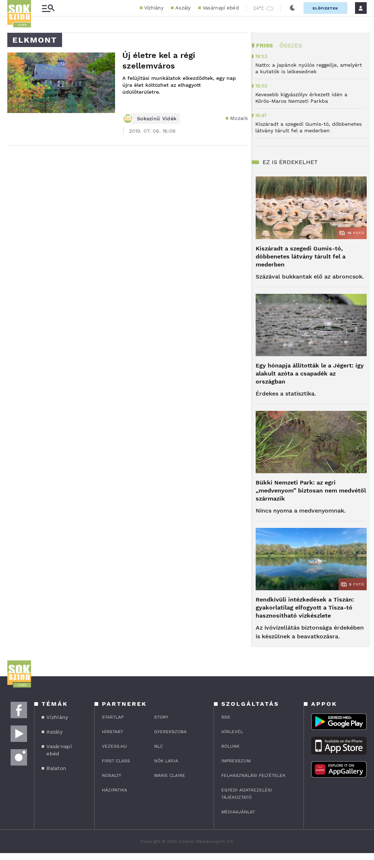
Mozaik (239, 118)
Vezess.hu (114, 746)
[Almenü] (48, 8)
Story (161, 717)
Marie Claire (169, 775)
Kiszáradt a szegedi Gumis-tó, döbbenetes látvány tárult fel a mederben (301, 256)
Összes (290, 45)
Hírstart (112, 731)
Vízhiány (154, 8)
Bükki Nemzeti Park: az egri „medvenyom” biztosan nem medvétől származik (311, 490)
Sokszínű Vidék (156, 118)
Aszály (183, 8)
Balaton (56, 768)
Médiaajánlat (238, 811)
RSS (225, 717)
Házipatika (114, 790)
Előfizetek (325, 8)
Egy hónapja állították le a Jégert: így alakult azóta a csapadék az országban (310, 373)
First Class (116, 760)
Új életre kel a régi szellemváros (158, 60)
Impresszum (236, 760)
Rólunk (230, 746)
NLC (158, 746)
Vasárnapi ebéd (221, 8)
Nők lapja (166, 760)
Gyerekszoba (170, 731)
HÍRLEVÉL (232, 731)
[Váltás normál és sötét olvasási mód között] (292, 8)
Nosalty (111, 775)
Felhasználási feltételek (253, 775)
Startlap (112, 717)
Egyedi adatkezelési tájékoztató (246, 793)
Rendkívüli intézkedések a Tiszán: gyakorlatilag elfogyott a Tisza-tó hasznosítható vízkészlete (305, 607)
